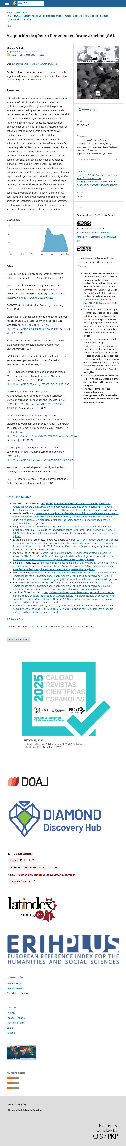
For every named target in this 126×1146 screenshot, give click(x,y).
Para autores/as (14, 988)
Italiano (11, 1032)
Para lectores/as (14, 983)
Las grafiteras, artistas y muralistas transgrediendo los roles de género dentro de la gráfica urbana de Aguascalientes (63, 594)
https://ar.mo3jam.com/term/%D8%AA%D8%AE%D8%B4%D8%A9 (42, 436)
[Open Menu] (6, 3)
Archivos (20, 12)
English (11, 1012)
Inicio (9, 12)
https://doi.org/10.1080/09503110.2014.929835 (32, 329)
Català (10, 1027)
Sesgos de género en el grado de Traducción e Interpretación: (75, 503)
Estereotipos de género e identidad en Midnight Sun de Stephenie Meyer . (77, 513)
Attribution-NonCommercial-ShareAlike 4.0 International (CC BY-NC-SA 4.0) (100, 303)
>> (23, 619)
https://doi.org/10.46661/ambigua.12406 (34, 63)
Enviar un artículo (18, 639)
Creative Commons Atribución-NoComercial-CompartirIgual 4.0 (96, 236)
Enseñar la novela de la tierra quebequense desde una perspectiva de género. (74, 572)
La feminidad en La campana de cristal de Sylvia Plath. (67, 562)
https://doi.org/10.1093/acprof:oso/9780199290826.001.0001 (40, 459)
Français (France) (16, 1022)
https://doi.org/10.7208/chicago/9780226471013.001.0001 (38, 384)
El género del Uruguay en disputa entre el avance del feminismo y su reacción (70, 582)
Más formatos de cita (89, 159)
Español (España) (16, 1017)
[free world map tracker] (21, 1059)
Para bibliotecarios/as (17, 993)
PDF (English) (88, 109)
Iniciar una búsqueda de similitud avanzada (48, 626)
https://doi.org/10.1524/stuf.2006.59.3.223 (30, 297)
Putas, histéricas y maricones (56, 605)
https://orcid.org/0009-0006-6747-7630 (27, 55)
